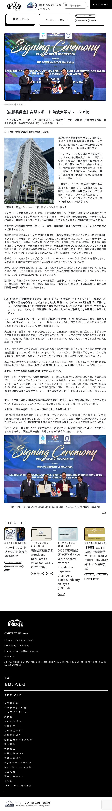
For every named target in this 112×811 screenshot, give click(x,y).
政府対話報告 (12, 734)
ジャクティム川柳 (15, 707)
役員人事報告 (12, 757)
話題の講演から (14, 753)
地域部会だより (14, 730)
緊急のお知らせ (14, 776)
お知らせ (10, 771)
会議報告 (10, 748)
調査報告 (10, 744)
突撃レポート (12, 725)
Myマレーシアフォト (18, 767)
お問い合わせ (15, 684)
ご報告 (8, 780)
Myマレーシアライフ (18, 762)
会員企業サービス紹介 (18, 739)
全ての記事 (11, 702)
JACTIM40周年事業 (18, 785)
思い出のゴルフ (14, 721)
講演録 (8, 716)
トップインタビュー (17, 711)
